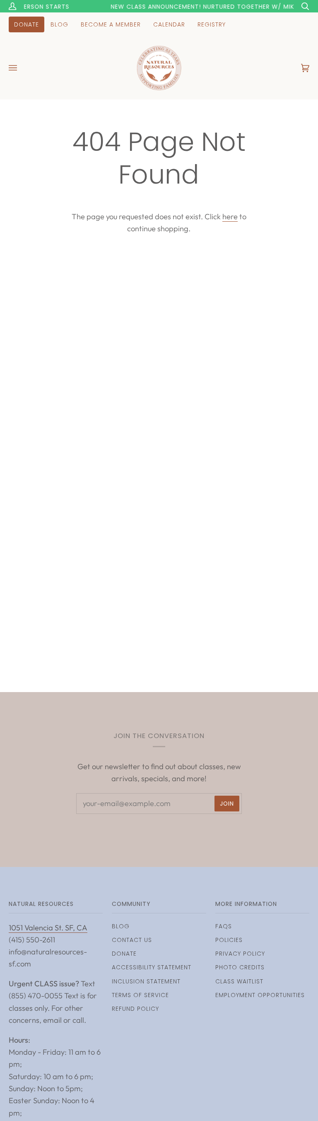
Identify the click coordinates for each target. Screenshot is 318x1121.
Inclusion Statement (146, 981)
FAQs (223, 926)
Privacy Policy (240, 953)
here (230, 216)
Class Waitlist (239, 981)
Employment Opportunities (260, 995)
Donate (124, 953)
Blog (121, 926)
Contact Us (132, 940)
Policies (229, 940)
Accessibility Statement (151, 967)
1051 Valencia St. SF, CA (48, 927)
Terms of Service (140, 995)
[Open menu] (21, 68)
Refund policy (135, 1009)
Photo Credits (240, 967)
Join (227, 803)
